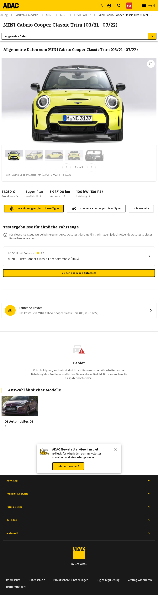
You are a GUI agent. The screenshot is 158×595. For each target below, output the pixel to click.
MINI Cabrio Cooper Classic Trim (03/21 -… (125, 15)
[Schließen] (115, 450)
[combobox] (74, 6)
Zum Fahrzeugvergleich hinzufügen (37, 208)
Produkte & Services (17, 493)
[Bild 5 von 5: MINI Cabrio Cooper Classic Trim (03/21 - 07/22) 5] (94, 155)
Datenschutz (37, 580)
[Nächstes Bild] (91, 167)
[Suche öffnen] (101, 5)
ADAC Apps (12, 480)
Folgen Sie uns (14, 507)
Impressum (13, 580)
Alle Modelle (141, 208)
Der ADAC (12, 520)
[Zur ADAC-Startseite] (11, 6)
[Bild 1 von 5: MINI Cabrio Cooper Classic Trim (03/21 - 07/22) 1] (14, 155)
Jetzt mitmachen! (68, 466)
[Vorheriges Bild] (66, 167)
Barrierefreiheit (16, 587)
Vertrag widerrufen (140, 580)
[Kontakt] (118, 5)
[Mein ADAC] (109, 5)
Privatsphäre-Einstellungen (70, 580)
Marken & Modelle (26, 15)
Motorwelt (12, 533)
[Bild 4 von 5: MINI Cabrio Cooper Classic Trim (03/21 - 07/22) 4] (74, 155)
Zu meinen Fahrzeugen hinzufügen (99, 208)
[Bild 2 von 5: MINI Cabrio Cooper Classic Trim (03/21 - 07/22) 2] (34, 155)
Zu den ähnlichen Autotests (79, 273)
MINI (49, 15)
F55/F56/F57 (82, 15)
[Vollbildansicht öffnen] (151, 64)
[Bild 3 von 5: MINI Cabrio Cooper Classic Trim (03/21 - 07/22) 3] (54, 155)
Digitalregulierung (108, 580)
